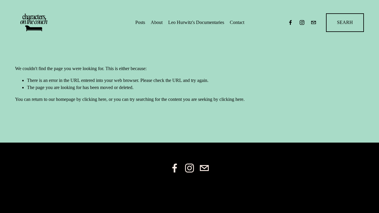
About (157, 22)
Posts (140, 22)
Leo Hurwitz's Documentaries (196, 22)
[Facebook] (290, 22)
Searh (345, 22)
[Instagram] (302, 22)
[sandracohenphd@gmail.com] (314, 22)
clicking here (94, 99)
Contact (237, 22)
